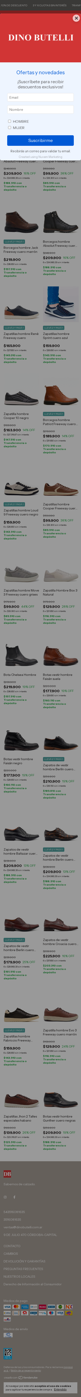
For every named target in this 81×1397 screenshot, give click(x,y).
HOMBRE (21, 121)
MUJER (19, 127)
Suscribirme (40, 140)
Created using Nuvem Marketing (40, 157)
